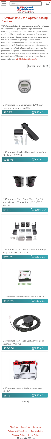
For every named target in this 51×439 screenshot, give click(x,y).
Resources (37, 427)
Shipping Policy (18, 435)
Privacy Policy (37, 431)
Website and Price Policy (18, 431)
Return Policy (33, 435)
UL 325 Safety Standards (26, 59)
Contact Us (25, 427)
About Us (14, 427)
